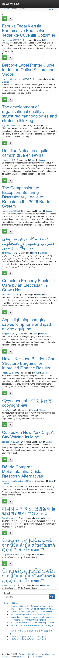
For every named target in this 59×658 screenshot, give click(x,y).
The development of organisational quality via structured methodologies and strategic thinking (29, 113)
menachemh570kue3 (11, 210)
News (38, 40)
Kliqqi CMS (23, 656)
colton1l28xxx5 (8, 252)
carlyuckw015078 (9, 554)
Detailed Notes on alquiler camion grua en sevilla (26, 152)
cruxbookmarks (10, 3)
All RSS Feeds (35, 656)
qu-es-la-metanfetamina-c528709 (16, 480)
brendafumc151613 (10, 294)
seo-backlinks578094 (11, 441)
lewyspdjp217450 (9, 585)
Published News (11, 603)
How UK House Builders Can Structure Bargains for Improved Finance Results (28, 363)
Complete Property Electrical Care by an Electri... (32, 614)
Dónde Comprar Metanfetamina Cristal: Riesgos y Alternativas (22, 471)
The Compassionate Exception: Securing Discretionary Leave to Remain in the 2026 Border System (27, 197)
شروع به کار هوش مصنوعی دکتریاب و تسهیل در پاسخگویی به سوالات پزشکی (28, 243)
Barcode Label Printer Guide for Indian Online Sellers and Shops (28, 69)
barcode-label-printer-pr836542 (15, 79)
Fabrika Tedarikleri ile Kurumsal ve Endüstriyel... (32, 606)
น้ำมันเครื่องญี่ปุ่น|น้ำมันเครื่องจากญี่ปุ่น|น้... (29, 636)
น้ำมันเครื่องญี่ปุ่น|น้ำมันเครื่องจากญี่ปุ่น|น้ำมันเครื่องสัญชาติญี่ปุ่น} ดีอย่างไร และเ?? (29, 544)
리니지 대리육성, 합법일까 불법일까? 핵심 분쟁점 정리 (29, 511)
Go (51, 596)
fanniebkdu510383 (10, 518)
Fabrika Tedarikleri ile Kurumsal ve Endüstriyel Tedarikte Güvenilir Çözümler (28, 30)
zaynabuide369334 (10, 125)
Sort (49, 9)
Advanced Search (26, 653)
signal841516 (8, 410)
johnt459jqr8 (7, 160)
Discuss (47, 40)
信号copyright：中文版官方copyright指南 (27, 402)
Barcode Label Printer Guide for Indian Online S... (32, 608)
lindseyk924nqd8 (9, 372)
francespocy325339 (10, 40)
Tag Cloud (45, 653)
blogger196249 (8, 333)
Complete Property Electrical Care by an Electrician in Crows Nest (28, 284)
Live (38, 653)
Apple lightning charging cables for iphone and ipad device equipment (26, 324)
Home (6, 8)
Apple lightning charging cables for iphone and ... (32, 617)
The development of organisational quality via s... (32, 611)
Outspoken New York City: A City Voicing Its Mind (28, 434)
